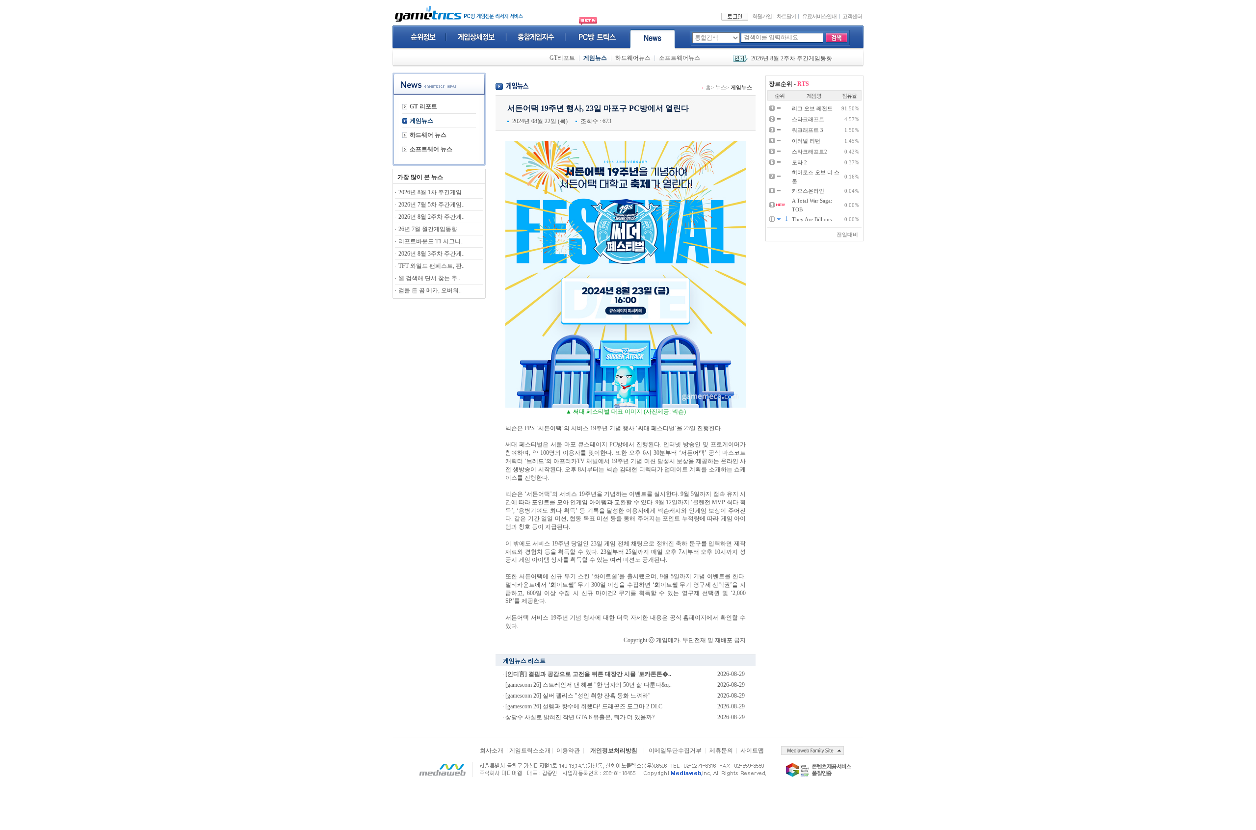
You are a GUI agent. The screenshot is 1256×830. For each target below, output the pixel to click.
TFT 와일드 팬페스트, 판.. (431, 265)
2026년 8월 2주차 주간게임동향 (791, 58)
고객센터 (852, 16)
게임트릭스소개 (529, 750)
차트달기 (786, 16)
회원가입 (762, 16)
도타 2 (799, 162)
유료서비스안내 (819, 16)
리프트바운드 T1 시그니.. (431, 241)
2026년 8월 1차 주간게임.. (431, 192)
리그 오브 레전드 (812, 108)
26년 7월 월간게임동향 (427, 229)
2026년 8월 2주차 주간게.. (431, 216)
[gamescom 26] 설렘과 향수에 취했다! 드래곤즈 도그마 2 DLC (583, 706)
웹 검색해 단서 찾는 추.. (429, 278)
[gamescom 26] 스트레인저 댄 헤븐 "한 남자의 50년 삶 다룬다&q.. (588, 684)
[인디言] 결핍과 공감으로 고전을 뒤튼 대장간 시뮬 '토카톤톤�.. (588, 674)
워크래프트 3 (807, 130)
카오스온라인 (808, 191)
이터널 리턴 (806, 141)
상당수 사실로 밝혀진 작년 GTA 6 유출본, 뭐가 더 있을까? (579, 717)
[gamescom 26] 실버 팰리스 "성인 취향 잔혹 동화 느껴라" (578, 695)
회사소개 (491, 750)
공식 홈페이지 (688, 617)
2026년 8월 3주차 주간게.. (431, 253)
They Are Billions (812, 219)
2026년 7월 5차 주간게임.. (431, 204)
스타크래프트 (808, 119)
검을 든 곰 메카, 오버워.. (430, 290)
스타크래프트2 (809, 152)
